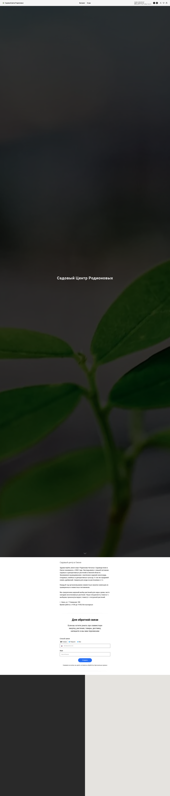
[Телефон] (154, 3)
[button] (161, 3)
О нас (89, 3)
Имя (61, 651)
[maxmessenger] (157, 3)
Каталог (82, 3)
